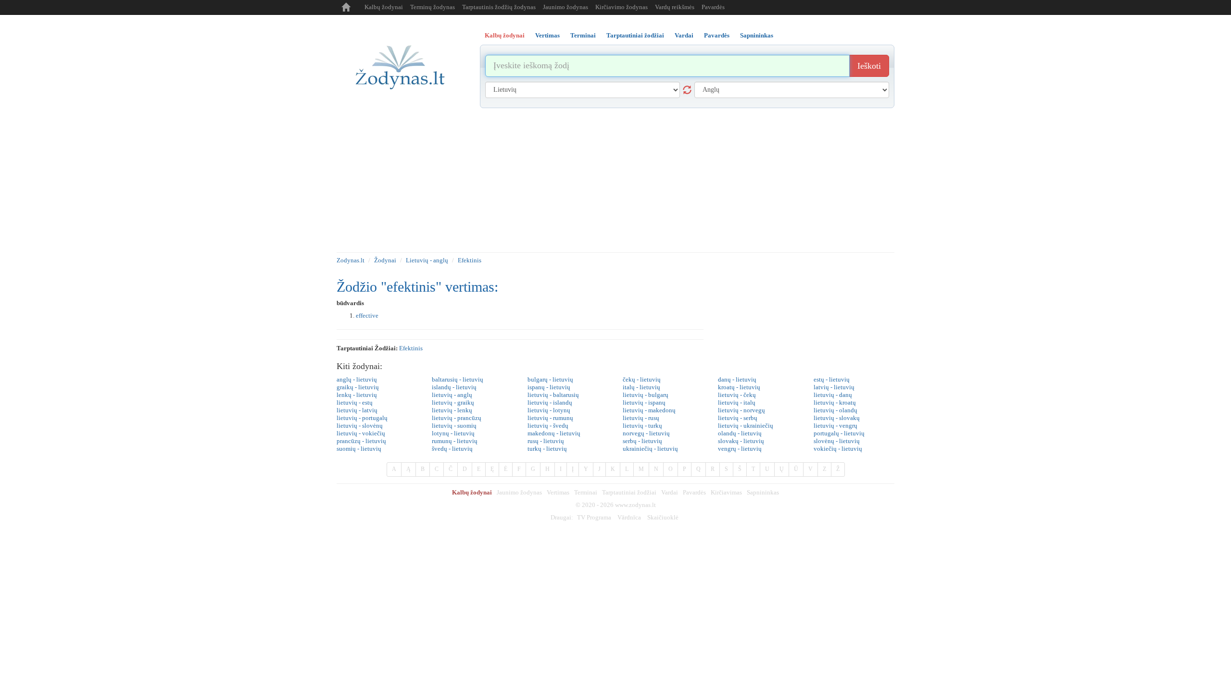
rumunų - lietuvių (454, 441)
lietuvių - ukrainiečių (745, 425)
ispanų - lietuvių (549, 387)
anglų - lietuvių (357, 379)
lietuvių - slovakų (837, 417)
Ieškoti (869, 66)
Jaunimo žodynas (565, 7)
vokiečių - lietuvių (838, 448)
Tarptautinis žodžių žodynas (499, 7)
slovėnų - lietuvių (837, 441)
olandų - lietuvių (740, 433)
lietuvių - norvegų (741, 410)
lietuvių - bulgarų (645, 394)
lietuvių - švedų (548, 425)
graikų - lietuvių (358, 387)
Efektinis (469, 260)
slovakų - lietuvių (741, 441)
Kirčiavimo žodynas (621, 7)
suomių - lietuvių (359, 448)
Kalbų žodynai (383, 7)
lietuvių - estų (355, 402)
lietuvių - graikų (453, 402)
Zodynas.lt (350, 260)
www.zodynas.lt (635, 504)
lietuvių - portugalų (362, 417)
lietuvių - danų (833, 394)
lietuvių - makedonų (649, 410)
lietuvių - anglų (452, 394)
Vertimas (558, 492)
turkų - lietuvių (547, 448)
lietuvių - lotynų (549, 410)
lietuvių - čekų (737, 394)
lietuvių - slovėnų (360, 425)
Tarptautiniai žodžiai (629, 492)
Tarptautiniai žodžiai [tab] (635, 35)
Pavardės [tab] (716, 35)
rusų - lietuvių (546, 441)
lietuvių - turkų (642, 425)
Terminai (585, 492)
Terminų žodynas (432, 7)
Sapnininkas (763, 492)
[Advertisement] (615, 180)
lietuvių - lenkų (452, 410)
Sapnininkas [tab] (756, 35)
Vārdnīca (629, 517)
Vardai (669, 492)
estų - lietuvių (832, 379)
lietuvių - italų (736, 402)
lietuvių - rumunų (550, 417)
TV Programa (594, 517)
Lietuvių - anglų (427, 260)
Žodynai (385, 260)
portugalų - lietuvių (839, 433)
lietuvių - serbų (737, 417)
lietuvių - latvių (357, 410)
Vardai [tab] (684, 35)
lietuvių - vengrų (835, 425)
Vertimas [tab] (547, 35)
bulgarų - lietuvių (550, 379)
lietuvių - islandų (550, 402)
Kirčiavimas (726, 492)
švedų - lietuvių (452, 448)
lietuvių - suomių (454, 425)
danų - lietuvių (737, 379)
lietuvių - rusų (641, 417)
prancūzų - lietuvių (361, 441)
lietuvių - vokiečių (361, 433)
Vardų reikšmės (674, 7)
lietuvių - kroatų (835, 402)
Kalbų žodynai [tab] (505, 35)
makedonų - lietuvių (554, 433)
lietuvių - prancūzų (456, 417)
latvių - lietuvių (834, 387)
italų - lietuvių (641, 387)
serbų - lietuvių (642, 441)
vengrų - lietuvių (740, 448)
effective (367, 315)
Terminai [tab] (583, 35)
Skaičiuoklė (662, 517)
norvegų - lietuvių (646, 433)
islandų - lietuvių (454, 387)
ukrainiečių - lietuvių (650, 448)
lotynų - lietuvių (453, 433)
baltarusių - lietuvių (457, 379)
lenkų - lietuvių (357, 394)
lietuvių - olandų (835, 410)
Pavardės (713, 7)
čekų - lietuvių (642, 379)
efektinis (411, 348)
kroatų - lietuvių (739, 387)
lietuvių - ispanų (644, 402)
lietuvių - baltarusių (553, 394)
